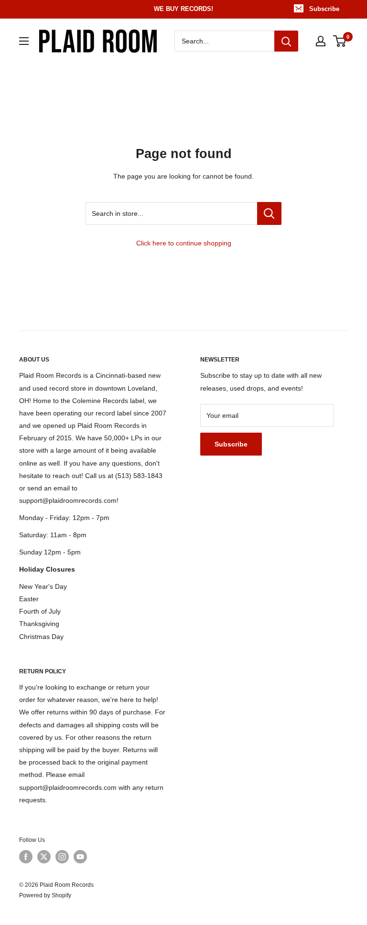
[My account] (320, 41)
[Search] (286, 41)
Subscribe (324, 8)
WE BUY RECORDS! (183, 8)
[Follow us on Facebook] (25, 856)
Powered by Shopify (45, 895)
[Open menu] (24, 41)
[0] (340, 41)
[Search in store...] (269, 213)
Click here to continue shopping (183, 243)
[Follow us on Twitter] (44, 856)
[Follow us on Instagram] (62, 856)
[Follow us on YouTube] (80, 856)
